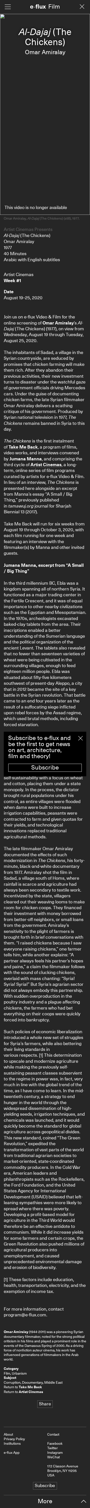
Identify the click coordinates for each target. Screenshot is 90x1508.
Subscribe (45, 767)
